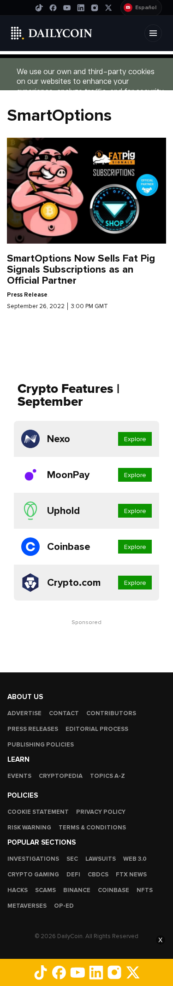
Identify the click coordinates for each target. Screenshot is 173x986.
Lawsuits (100, 859)
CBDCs (98, 874)
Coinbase (113, 890)
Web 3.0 (135, 859)
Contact (64, 713)
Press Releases (32, 729)
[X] (108, 8)
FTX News (131, 874)
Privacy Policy (100, 812)
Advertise (24, 713)
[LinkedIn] (80, 8)
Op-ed (64, 906)
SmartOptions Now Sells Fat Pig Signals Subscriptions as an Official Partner (81, 269)
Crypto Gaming (33, 874)
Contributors (111, 713)
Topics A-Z (107, 776)
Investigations (33, 859)
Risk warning (29, 827)
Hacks (17, 890)
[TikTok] (39, 8)
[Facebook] (53, 8)
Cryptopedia (61, 776)
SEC (72, 859)
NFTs (145, 890)
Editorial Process (97, 729)
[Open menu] (153, 33)
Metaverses (27, 906)
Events (19, 776)
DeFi (73, 874)
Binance (76, 890)
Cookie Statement (38, 812)
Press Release (27, 294)
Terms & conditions (92, 827)
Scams (45, 890)
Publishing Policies (40, 744)
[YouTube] (67, 8)
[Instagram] (94, 8)
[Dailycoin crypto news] (51, 33)
